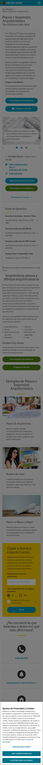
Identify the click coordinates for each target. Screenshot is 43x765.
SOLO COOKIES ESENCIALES (21, 753)
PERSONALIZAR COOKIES (22, 747)
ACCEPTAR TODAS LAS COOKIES (21, 760)
